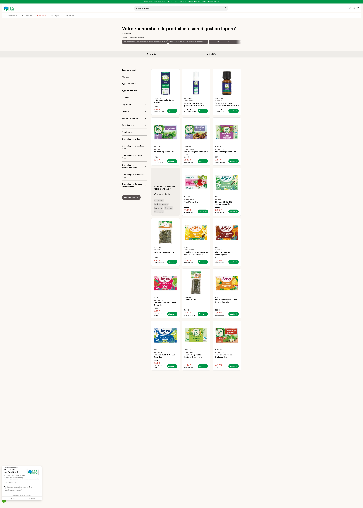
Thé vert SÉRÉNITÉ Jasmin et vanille (223, 203)
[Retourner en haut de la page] (235, 372)
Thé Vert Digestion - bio (225, 151)
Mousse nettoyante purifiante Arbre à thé (194, 104)
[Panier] (358, 8)
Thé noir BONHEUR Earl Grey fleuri (164, 356)
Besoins (125, 111)
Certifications (128, 125)
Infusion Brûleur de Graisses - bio (223, 356)
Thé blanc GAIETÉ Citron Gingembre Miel (226, 300)
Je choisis (12, 498)
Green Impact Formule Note (132, 156)
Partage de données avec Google (14, 489)
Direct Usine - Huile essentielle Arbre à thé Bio (227, 104)
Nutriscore (127, 132)
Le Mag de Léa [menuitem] (56, 16)
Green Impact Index (131, 139)
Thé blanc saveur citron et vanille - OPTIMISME (196, 253)
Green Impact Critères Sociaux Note (132, 185)
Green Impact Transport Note (133, 175)
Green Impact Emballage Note (133, 147)
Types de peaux (129, 84)
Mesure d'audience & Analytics (13, 490)
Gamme (125, 97)
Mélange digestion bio (164, 252)
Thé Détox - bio (191, 202)
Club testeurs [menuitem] (69, 16)
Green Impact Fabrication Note (129, 166)
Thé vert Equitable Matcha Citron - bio (193, 356)
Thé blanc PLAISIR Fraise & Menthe (165, 303)
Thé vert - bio (190, 299)
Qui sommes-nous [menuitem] (10, 16)
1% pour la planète (130, 118)
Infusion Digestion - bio (164, 151)
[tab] (151, 54)
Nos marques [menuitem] (27, 16)
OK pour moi (31, 498)
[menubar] (181, 15)
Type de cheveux (129, 90)
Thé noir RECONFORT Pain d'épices (225, 253)
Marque (125, 77)
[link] (350, 8)
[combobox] (181, 8)
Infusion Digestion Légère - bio (196, 152)
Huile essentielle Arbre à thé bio (165, 101)
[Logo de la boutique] (9, 8)
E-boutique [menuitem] (41, 16)
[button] (4, 500)
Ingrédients (127, 104)
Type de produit (129, 70)
